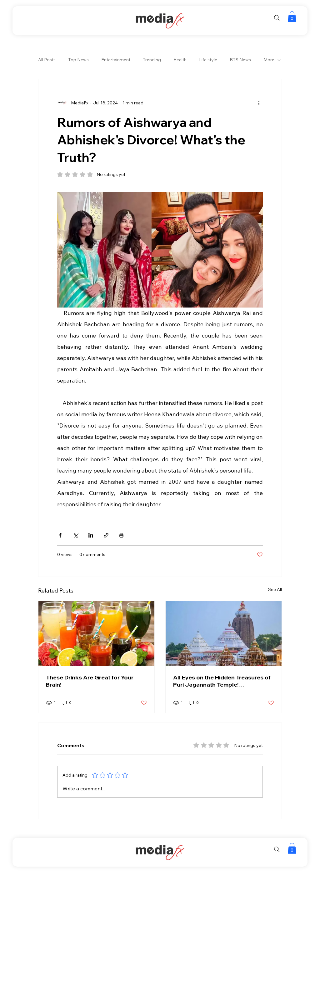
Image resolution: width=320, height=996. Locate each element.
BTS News (240, 60)
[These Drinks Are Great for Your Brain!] (96, 633)
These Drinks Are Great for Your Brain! (89, 681)
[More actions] (259, 103)
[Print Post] (121, 535)
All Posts (47, 60)
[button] (292, 16)
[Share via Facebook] (60, 535)
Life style (208, 60)
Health (180, 60)
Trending (152, 60)
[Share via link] (106, 535)
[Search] (276, 17)
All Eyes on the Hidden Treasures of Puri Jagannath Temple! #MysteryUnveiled (222, 681)
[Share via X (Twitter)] (75, 535)
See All (275, 589)
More (268, 60)
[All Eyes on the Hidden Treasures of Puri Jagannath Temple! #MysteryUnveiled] (224, 633)
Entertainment (115, 60)
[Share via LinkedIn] (91, 535)
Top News (78, 60)
